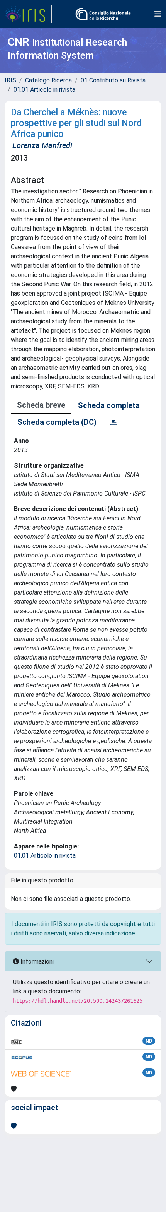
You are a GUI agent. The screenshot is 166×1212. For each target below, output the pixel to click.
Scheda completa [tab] (109, 405)
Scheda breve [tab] (41, 405)
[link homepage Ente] (103, 14)
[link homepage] (28, 14)
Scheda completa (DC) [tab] (57, 422)
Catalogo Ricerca (48, 80)
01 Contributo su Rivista (113, 80)
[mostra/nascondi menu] (157, 14)
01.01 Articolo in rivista (44, 89)
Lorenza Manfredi (42, 145)
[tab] (113, 422)
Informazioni (36, 961)
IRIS (10, 80)
